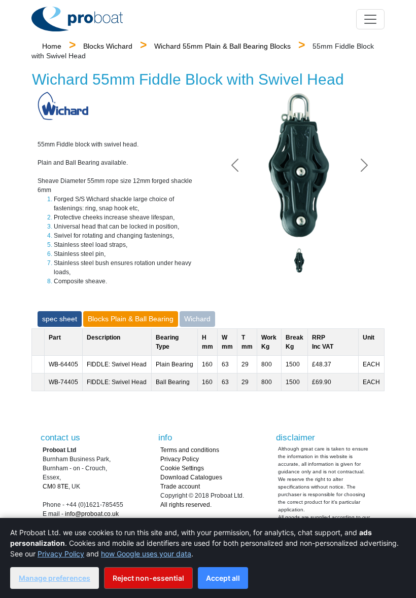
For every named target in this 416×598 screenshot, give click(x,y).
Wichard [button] (197, 319)
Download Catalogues (191, 477)
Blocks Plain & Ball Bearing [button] (131, 319)
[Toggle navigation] (370, 19)
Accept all (223, 578)
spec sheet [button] (59, 319)
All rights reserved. (186, 504)
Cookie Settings (182, 468)
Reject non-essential (148, 578)
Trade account (180, 486)
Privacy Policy (179, 459)
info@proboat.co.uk (92, 513)
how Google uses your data (146, 553)
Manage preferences (54, 578)
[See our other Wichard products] (63, 105)
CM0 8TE (55, 486)
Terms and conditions (189, 450)
